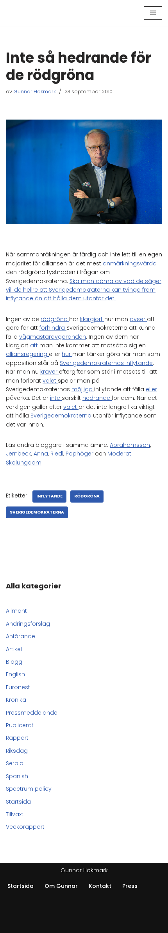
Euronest (18, 687)
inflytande (139, 363)
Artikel (14, 649)
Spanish (17, 776)
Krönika (16, 700)
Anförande (20, 636)
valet (50, 381)
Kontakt (100, 886)
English (15, 674)
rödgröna (55, 319)
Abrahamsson (130, 445)
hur (67, 354)
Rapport (17, 738)
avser (138, 319)
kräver (49, 372)
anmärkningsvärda (130, 263)
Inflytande (49, 496)
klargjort (92, 319)
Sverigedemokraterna (60, 415)
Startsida (18, 802)
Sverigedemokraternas (92, 363)
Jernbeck (18, 453)
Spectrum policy (29, 789)
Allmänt (16, 611)
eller (151, 389)
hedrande (97, 398)
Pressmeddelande (31, 713)
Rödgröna (87, 496)
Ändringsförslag (28, 624)
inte (56, 398)
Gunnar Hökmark (34, 91)
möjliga (82, 389)
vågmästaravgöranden (52, 337)
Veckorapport (25, 827)
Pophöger (79, 453)
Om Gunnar (61, 886)
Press (130, 886)
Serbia (14, 763)
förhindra (52, 328)
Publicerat (20, 725)
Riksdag (17, 751)
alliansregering (27, 354)
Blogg (14, 662)
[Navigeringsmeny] (153, 13)
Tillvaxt (14, 814)
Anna (41, 453)
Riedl (56, 453)
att (34, 345)
